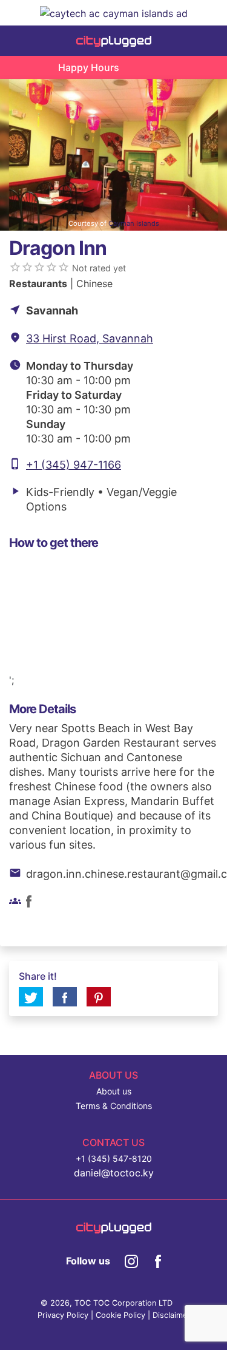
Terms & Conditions (114, 1106)
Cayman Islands (133, 223)
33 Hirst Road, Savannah (89, 338)
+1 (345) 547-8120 (114, 1158)
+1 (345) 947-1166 (73, 464)
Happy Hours (88, 67)
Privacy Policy (63, 1315)
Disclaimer (171, 1315)
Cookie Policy (120, 1315)
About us (113, 1091)
